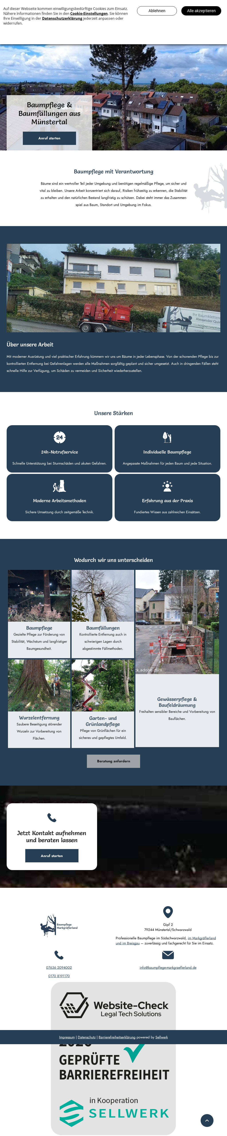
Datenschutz (87, 1037)
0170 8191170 (59, 975)
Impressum (67, 1037)
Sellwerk (161, 1037)
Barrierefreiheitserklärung (117, 1037)
